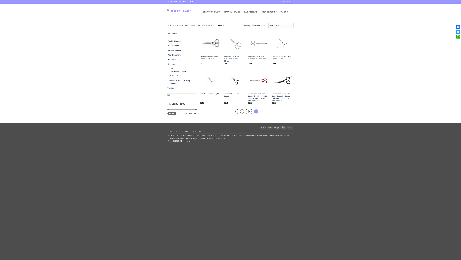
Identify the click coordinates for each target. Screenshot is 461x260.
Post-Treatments (174, 55)
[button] (288, 2)
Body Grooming (269, 12)
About (170, 132)
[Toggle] (194, 41)
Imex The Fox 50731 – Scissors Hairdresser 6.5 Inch (232, 59)
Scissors (182, 25)
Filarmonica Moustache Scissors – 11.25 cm (209, 58)
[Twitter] (458, 31)
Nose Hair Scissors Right (209, 94)
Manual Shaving (232, 12)
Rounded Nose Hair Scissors (231, 95)
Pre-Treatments (174, 60)
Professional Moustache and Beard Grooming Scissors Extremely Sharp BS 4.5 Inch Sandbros (283, 97)
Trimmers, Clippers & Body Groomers (178, 82)
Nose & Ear (174, 75)
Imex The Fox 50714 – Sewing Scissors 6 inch (257, 58)
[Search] (200, 12)
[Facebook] (458, 27)
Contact (194, 132)
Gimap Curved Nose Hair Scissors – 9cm (281, 58)
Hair (171, 68)
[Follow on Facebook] (274, 2)
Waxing (284, 12)
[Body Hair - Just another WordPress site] (181, 12)
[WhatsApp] (458, 36)
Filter (171, 113)
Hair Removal (250, 12)
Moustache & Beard (203, 25)
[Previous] (237, 111)
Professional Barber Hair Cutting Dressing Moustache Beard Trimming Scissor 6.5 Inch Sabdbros (258, 97)
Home (170, 25)
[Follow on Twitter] (277, 2)
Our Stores (179, 132)
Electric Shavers (211, 12)
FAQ (200, 132)
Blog (187, 132)
